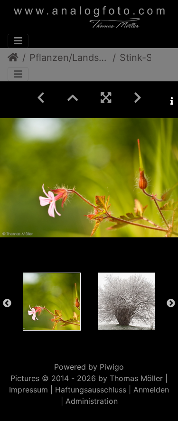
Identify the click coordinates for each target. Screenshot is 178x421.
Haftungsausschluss (90, 389)
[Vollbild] (105, 97)
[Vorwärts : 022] (137, 97)
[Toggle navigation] (18, 41)
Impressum (28, 389)
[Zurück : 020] (41, 97)
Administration (92, 401)
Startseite (13, 57)
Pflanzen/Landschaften (69, 57)
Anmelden (151, 389)
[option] (51, 302)
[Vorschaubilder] (72, 97)
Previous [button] (7, 303)
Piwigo (112, 367)
